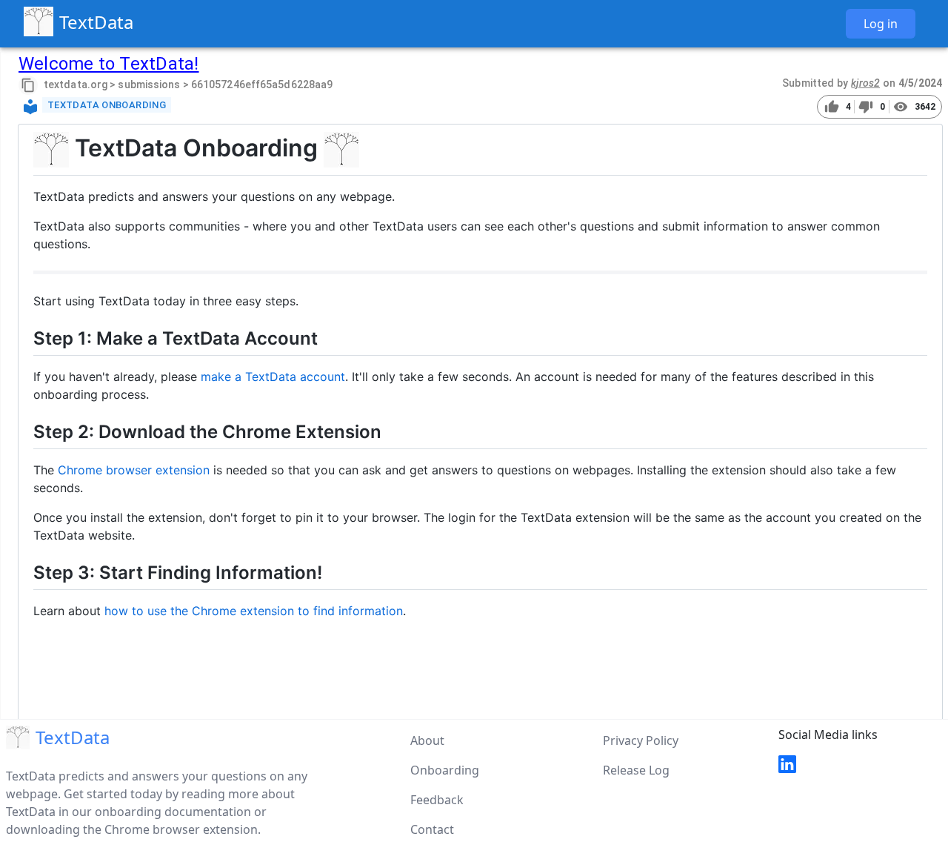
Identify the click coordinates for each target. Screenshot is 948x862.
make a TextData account (273, 376)
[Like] (832, 107)
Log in (881, 24)
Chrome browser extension (134, 470)
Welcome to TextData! (109, 63)
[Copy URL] (28, 85)
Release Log (636, 770)
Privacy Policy (640, 740)
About (427, 740)
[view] (900, 107)
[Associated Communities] (30, 107)
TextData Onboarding (106, 104)
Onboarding (444, 770)
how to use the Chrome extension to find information (253, 610)
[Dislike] (866, 107)
